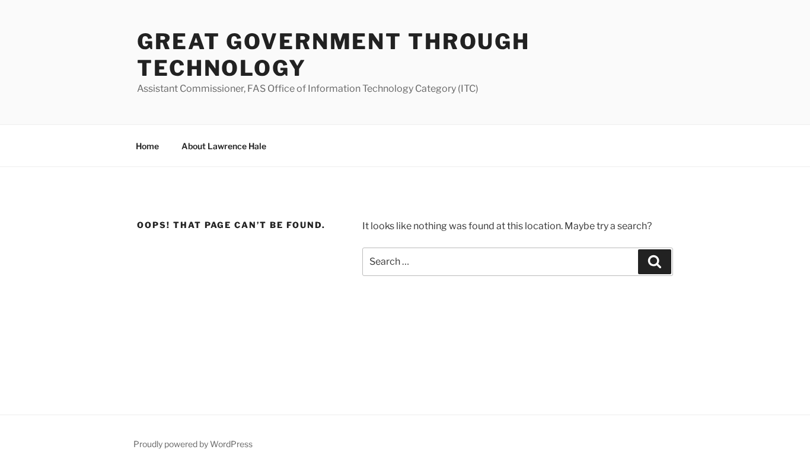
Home (147, 146)
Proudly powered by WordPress (193, 444)
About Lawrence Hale (223, 146)
